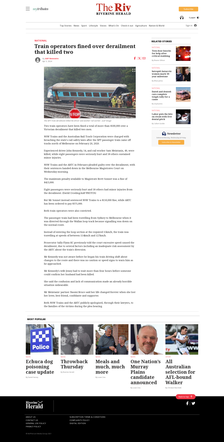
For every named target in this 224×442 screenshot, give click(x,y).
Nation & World (156, 25)
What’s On (113, 25)
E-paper (192, 17)
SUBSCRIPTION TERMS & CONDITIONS (88, 417)
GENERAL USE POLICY (36, 423)
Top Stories (66, 25)
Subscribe (188, 9)
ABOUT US (31, 417)
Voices (103, 25)
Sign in (189, 25)
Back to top (183, 396)
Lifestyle (93, 25)
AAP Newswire (52, 58)
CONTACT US (32, 420)
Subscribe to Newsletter (171, 142)
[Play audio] (181, 17)
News (76, 25)
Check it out (127, 25)
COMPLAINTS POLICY (79, 420)
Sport (84, 25)
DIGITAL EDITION (78, 423)
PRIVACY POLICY (33, 426)
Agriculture (141, 25)
